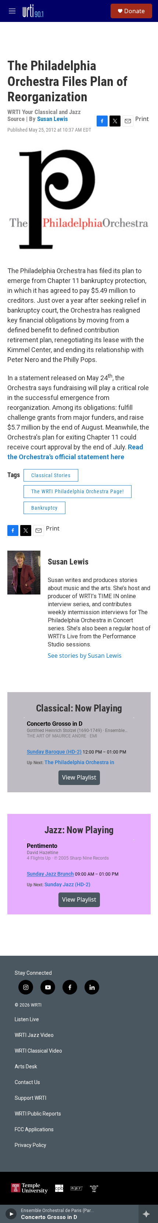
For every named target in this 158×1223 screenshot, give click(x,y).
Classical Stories (51, 475)
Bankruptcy (44, 508)
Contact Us (27, 1082)
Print (142, 119)
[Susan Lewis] (23, 572)
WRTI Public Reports (38, 1114)
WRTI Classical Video (38, 1051)
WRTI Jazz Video (34, 1035)
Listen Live (27, 1019)
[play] (11, 1214)
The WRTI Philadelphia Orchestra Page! (77, 491)
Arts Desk (26, 1066)
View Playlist (79, 777)
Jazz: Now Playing (79, 829)
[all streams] (148, 1214)
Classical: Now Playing (79, 708)
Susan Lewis (52, 118)
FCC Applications (34, 1129)
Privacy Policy (30, 1145)
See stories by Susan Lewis (85, 656)
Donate (134, 11)
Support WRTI (30, 1098)
